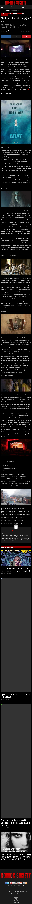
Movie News (25, 516)
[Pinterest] (26, 36)
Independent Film (20, 514)
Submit (24, 7)
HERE (18, 89)
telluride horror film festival (18, 519)
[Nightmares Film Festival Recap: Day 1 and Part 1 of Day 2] (16, 635)
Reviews (10, 517)
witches (19, 523)
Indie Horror (16, 516)
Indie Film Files (6, 516)
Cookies (13, 893)
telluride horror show (9, 520)
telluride (4, 519)
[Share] (6, 36)
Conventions (6, 510)
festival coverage (7, 511)
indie (28, 514)
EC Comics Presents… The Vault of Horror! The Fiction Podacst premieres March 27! (15, 570)
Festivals (18, 511)
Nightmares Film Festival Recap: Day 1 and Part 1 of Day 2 (16, 695)
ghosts (9, 513)
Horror (11, 514)
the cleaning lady (7, 522)
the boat (21, 520)
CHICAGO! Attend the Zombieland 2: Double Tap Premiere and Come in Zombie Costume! (15, 823)
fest (22, 510)
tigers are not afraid (8, 523)
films (3, 513)
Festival (28, 510)
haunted (24, 513)
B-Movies (8, 508)
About (7, 893)
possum (4, 517)
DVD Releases (16, 510)
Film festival (26, 511)
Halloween (16, 513)
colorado (22, 508)
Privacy (19, 893)
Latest (11, 7)
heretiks (4, 514)
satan (16, 517)
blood (15, 508)
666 (3, 508)
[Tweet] (16, 36)
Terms (24, 893)
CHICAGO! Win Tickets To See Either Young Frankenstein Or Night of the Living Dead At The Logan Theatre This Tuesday (16, 857)
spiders (22, 517)
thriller (17, 522)
